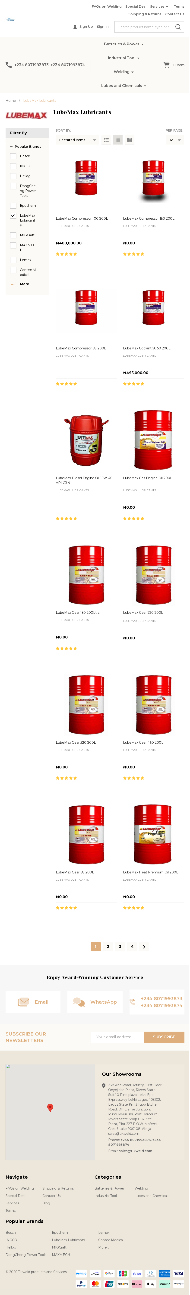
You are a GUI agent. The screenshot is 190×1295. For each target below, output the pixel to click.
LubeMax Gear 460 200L (143, 742)
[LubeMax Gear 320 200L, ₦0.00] (86, 704)
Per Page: (174, 130)
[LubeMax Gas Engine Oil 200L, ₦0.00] (153, 440)
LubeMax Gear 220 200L (143, 612)
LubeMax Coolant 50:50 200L (147, 348)
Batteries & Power (121, 44)
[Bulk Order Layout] (129, 140)
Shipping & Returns (145, 14)
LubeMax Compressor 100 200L (82, 218)
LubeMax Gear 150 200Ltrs (77, 612)
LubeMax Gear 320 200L (76, 742)
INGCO (26, 166)
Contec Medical (28, 272)
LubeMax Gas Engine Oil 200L (147, 478)
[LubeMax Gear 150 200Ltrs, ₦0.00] (86, 575)
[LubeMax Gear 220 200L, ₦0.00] (153, 575)
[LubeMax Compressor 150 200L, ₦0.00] (153, 180)
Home (11, 101)
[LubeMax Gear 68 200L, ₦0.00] (86, 834)
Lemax (25, 260)
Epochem (28, 206)
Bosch (25, 156)
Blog (46, 1203)
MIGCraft (27, 235)
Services (157, 6)
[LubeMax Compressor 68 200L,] (86, 310)
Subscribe (164, 1037)
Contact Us (174, 14)
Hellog (25, 176)
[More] (142, 44)
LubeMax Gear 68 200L (75, 872)
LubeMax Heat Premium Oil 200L (150, 872)
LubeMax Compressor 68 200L (81, 348)
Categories (108, 1177)
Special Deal (135, 6)
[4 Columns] (118, 140)
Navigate (17, 1177)
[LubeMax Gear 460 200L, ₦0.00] (153, 704)
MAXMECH (27, 247)
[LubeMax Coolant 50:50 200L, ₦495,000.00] (153, 310)
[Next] (144, 946)
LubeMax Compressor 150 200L (148, 218)
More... (103, 1247)
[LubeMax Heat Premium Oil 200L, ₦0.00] (153, 834)
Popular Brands (28, 147)
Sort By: (63, 130)
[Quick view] (102, 264)
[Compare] (112, 264)
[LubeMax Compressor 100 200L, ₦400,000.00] (86, 180)
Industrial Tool (121, 58)
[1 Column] (106, 140)
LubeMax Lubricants (27, 220)
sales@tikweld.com (135, 1151)
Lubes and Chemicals (121, 85)
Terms (179, 6)
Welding (122, 72)
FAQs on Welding (107, 6)
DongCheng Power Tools (28, 191)
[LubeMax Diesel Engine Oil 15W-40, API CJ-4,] (86, 440)
